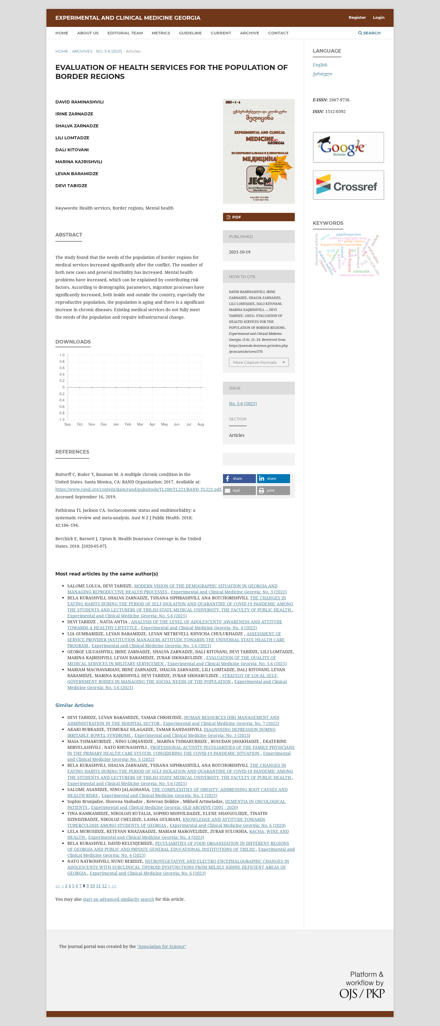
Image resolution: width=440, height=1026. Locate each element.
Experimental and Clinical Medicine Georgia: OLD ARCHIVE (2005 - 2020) (164, 807)
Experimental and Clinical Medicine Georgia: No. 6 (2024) (228, 825)
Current (221, 32)
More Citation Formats (255, 362)
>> (114, 885)
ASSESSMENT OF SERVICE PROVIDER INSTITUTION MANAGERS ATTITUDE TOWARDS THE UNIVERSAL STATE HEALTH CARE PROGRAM (176, 639)
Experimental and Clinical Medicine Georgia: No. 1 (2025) (159, 795)
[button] (239, 478)
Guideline (190, 32)
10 (92, 885)
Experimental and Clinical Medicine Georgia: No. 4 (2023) (146, 837)
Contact (278, 32)
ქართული (322, 74)
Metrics (161, 32)
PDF (236, 217)
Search (371, 32)
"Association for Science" (161, 946)
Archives (82, 51)
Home (61, 32)
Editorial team (125, 32)
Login (379, 17)
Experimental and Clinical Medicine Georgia (128, 18)
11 (98, 885)
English (320, 65)
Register (357, 17)
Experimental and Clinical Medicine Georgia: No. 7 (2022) (221, 723)
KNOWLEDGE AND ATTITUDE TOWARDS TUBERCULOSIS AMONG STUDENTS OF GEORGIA (166, 822)
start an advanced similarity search (118, 899)
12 (104, 885)
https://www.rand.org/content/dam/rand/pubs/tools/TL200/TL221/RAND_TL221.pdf (138, 489)
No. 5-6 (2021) (109, 51)
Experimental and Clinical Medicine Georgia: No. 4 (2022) (199, 627)
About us (87, 32)
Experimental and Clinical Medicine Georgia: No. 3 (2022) (229, 592)
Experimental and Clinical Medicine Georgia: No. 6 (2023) (148, 873)
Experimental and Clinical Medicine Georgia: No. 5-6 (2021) (127, 616)
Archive (249, 32)
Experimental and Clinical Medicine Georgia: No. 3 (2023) (192, 735)
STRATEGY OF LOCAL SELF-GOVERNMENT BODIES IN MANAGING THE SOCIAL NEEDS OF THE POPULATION (172, 678)
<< (57, 885)
